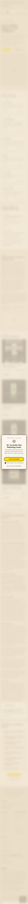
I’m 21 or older (14, 459)
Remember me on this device (15, 463)
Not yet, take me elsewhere (14, 466)
